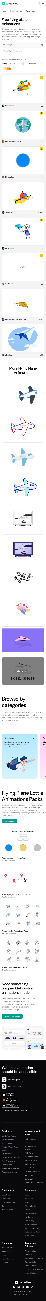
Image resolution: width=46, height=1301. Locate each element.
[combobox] (15, 64)
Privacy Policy (30, 1251)
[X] (23, 1287)
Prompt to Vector (32, 1157)
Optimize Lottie (31, 1179)
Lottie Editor (7, 1153)
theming (17, 51)
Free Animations (8, 1161)
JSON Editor (30, 1175)
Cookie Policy (30, 1266)
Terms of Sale (30, 1262)
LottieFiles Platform (10, 1136)
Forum (27, 1209)
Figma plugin (7, 1143)
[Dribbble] (32, 1287)
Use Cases (6, 1198)
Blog (26, 1202)
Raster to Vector (32, 1160)
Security (28, 1254)
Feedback (6, 1251)
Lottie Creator (8, 1140)
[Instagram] (18, 1287)
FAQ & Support (31, 1213)
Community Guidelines (34, 1269)
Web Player (29, 1153)
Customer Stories (9, 1202)
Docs (27, 1195)
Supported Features (33, 1228)
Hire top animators (12, 1016)
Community (29, 1221)
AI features (29, 1235)
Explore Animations (10, 1172)
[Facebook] (14, 1287)
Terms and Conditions (34, 1258)
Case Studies (7, 1195)
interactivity (7, 51)
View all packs (9, 821)
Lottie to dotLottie (32, 1171)
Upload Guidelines (32, 1273)
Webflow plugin (31, 1139)
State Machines (31, 1224)
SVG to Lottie (30, 1164)
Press (4, 1255)
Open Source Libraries (34, 1182)
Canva (27, 1143)
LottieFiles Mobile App (11, 1157)
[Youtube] (27, 1287)
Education (29, 1198)
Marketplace (7, 1165)
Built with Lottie (8, 1206)
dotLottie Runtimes (33, 1232)
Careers (5, 1262)
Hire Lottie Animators (10, 1168)
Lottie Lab (29, 1217)
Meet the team (8, 1259)
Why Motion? (7, 1209)
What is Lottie (30, 1206)
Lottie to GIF (30, 1168)
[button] (23, 44)
